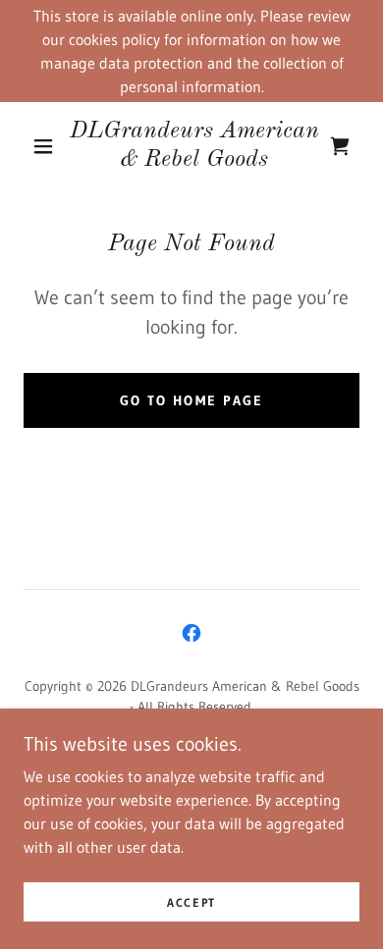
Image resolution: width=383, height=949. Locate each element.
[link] (194, 146)
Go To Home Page (191, 400)
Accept (191, 902)
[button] (43, 146)
